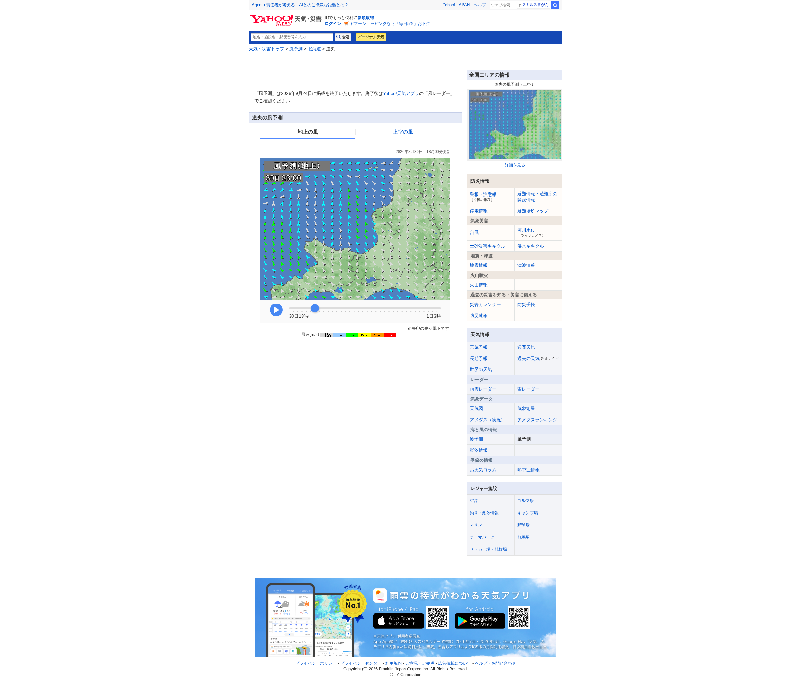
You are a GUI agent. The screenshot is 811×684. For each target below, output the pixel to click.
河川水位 (531, 232)
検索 (555, 5)
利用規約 (393, 663)
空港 (474, 500)
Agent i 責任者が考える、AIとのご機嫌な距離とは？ (300, 5)
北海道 (314, 48)
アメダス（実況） (487, 419)
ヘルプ (480, 5)
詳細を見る (515, 165)
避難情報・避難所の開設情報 (537, 196)
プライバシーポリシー (315, 663)
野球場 (523, 525)
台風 (474, 232)
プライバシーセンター (360, 663)
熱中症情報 (528, 469)
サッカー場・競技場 (488, 549)
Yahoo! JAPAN (456, 5)
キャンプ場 (527, 513)
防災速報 (479, 315)
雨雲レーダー (483, 389)
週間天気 (526, 347)
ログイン (333, 23)
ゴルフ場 (525, 500)
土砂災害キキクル (487, 245)
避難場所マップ (532, 210)
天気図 (476, 408)
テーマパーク (482, 537)
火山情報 (479, 284)
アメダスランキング (537, 419)
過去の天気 (538, 358)
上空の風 (403, 132)
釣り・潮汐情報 (484, 513)
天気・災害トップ (266, 48)
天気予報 (479, 347)
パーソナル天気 (371, 37)
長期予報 (479, 358)
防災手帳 (526, 304)
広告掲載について (454, 663)
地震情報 (479, 265)
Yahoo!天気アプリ (401, 93)
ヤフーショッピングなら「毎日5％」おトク (390, 23)
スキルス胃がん (535, 5)
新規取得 (366, 17)
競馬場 (523, 537)
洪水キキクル (530, 245)
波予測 (476, 439)
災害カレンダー (485, 304)
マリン (476, 525)
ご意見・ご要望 (420, 663)
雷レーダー (528, 389)
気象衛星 (526, 408)
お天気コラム (483, 469)
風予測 (296, 48)
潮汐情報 (479, 450)
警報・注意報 (483, 196)
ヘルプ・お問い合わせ (495, 663)
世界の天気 (481, 369)
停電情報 (479, 210)
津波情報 (526, 265)
